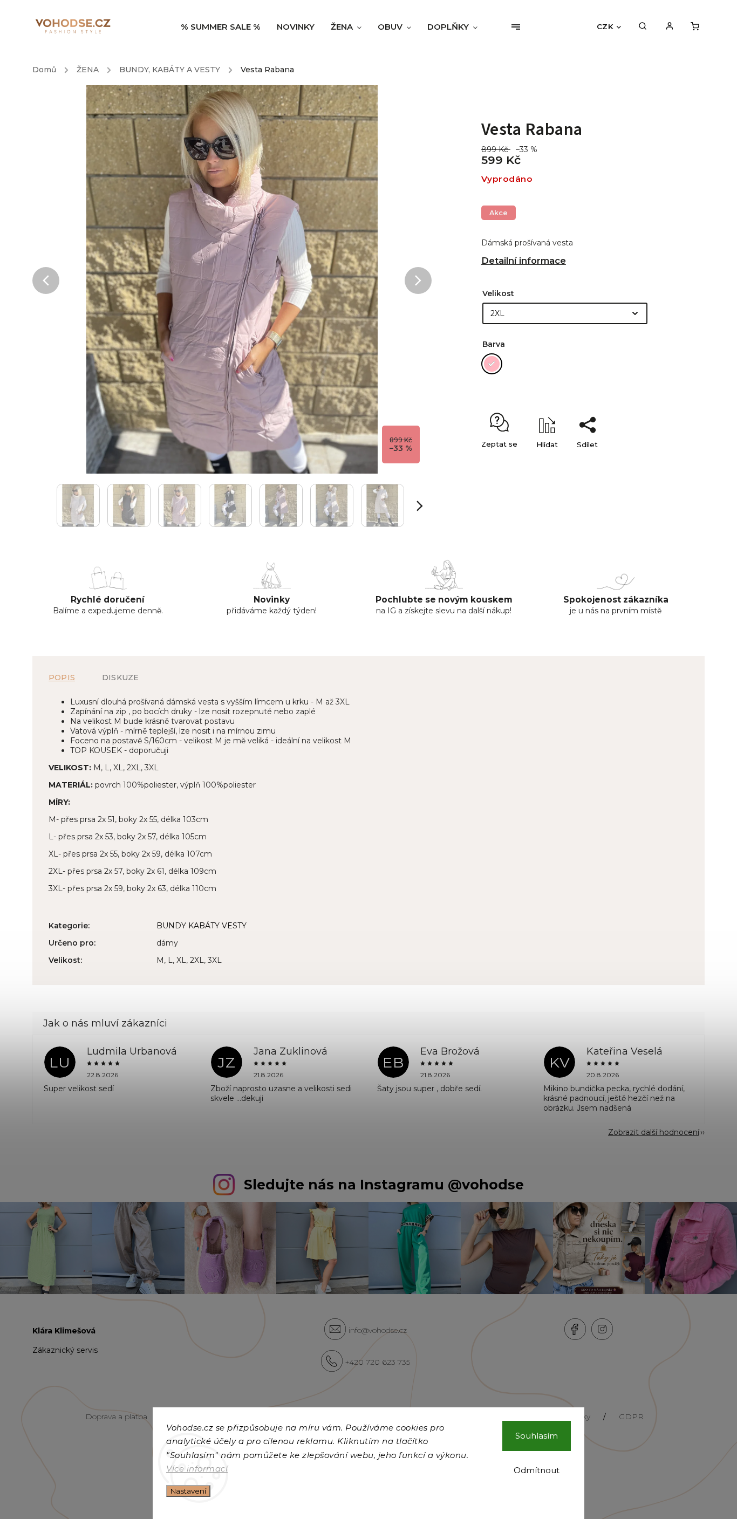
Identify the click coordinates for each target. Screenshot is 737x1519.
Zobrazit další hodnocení (653, 1132)
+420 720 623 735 (377, 1362)
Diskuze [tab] (120, 677)
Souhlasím (536, 1436)
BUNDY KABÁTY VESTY (201, 925)
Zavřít (630, 463)
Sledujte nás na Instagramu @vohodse (384, 1184)
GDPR (631, 1416)
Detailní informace (523, 260)
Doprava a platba (116, 1416)
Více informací (197, 1468)
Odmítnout (536, 1470)
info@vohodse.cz (378, 1330)
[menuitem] (225, 27)
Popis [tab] (62, 677)
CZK (605, 26)
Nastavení (188, 1491)
